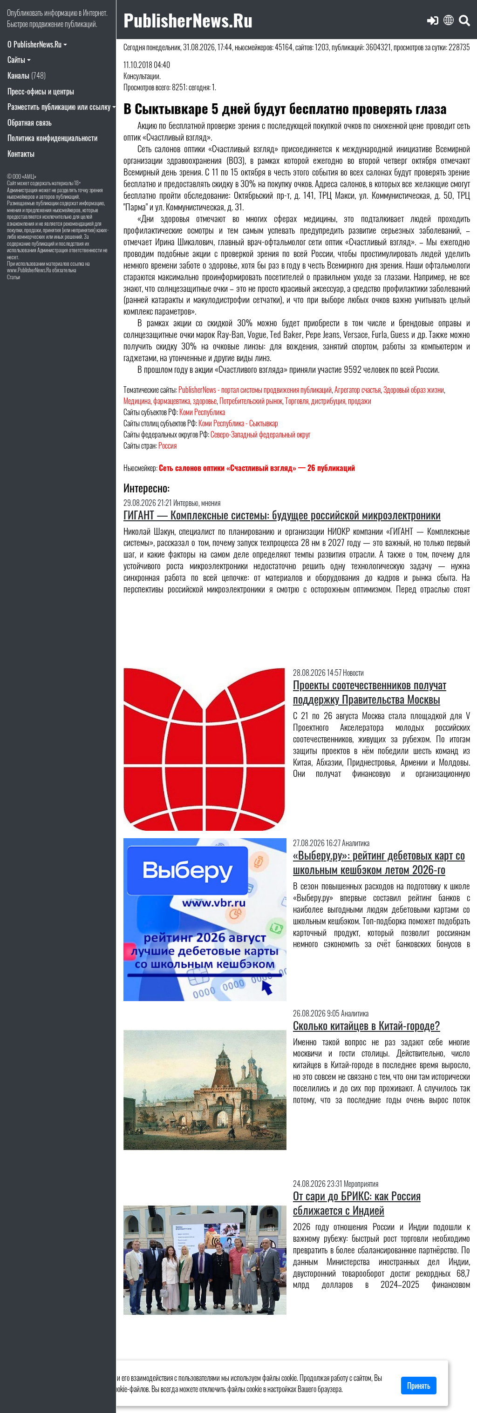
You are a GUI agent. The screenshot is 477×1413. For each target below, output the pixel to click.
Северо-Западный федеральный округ (261, 434)
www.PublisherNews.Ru (29, 270)
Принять (418, 1385)
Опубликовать (25, 12)
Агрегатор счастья (357, 389)
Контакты (20, 153)
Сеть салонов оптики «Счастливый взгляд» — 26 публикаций (257, 467)
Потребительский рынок (250, 400)
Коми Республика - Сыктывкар (238, 423)
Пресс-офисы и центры (40, 91)
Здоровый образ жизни (413, 389)
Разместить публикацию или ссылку (58, 106)
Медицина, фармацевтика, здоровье (170, 400)
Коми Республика (202, 411)
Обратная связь (29, 122)
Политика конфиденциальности (52, 137)
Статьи (13, 277)
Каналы (26, 75)
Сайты (16, 59)
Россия (167, 445)
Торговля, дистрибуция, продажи (328, 400)
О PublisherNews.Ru (34, 44)
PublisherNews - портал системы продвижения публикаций (255, 389)
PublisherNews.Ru (187, 19)
